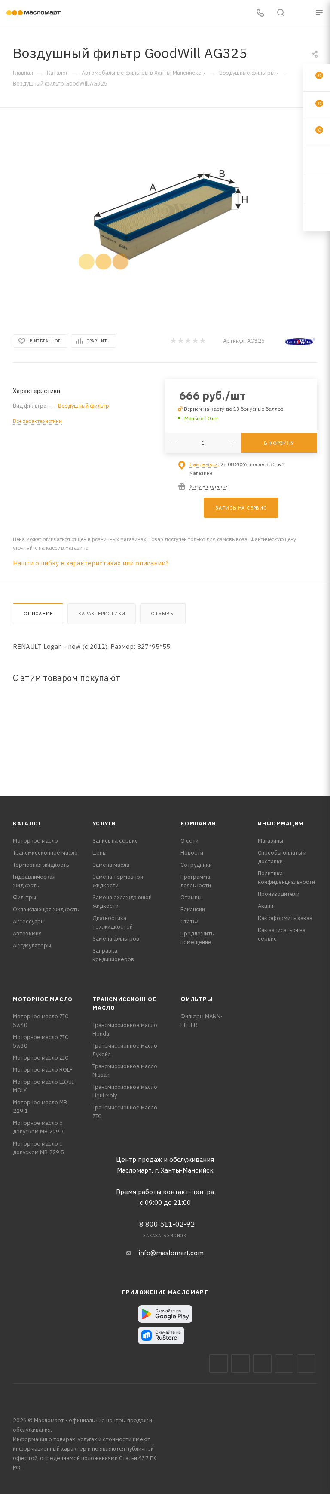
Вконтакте (218, 1363)
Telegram (262, 1363)
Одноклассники (306, 1363)
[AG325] (165, 218)
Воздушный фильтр (83, 405)
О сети (189, 840)
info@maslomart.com (171, 1253)
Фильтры (24, 897)
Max (240, 1363)
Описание (38, 614)
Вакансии (192, 909)
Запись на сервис (115, 840)
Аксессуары (29, 921)
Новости (191, 852)
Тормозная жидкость (41, 864)
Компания (197, 823)
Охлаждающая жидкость (46, 909)
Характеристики (101, 614)
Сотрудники (196, 864)
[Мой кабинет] (301, 13)
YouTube (284, 1363)
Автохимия (27, 933)
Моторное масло (35, 840)
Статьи (189, 921)
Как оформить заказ (285, 918)
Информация (280, 823)
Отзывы (163, 614)
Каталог (27, 823)
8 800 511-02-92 (167, 1224)
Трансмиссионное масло (45, 852)
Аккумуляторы (32, 945)
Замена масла (110, 864)
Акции (265, 906)
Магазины (270, 840)
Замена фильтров (115, 938)
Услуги (104, 823)
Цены (99, 852)
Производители (278, 894)
